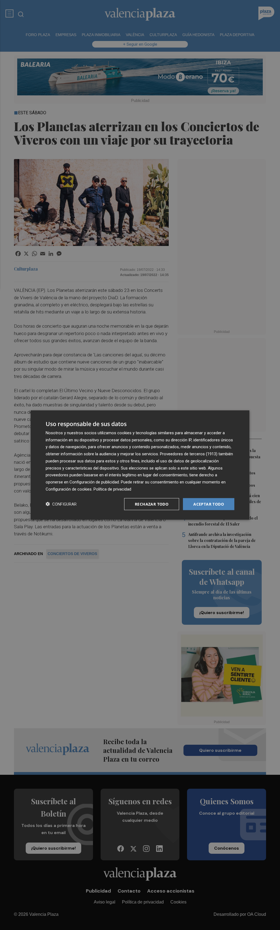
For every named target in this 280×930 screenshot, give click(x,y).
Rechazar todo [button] (151, 503)
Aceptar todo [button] (208, 503)
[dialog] (140, 465)
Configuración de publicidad (94, 482)
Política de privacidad (112, 488)
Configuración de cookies (69, 488)
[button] (61, 504)
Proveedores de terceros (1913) (188, 453)
